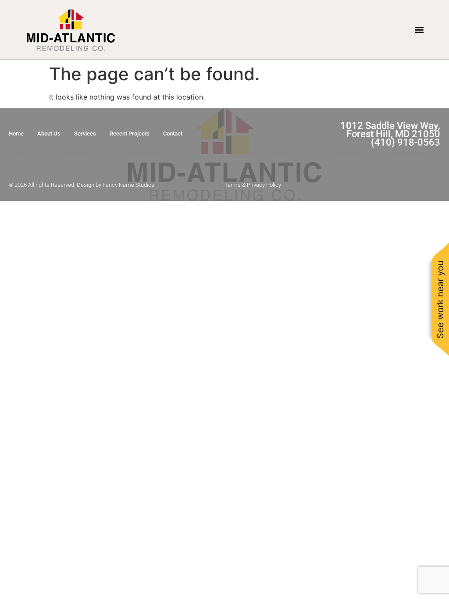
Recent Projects (130, 133)
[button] (419, 29)
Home (16, 133)
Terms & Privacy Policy (252, 185)
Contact (172, 133)
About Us (49, 133)
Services (85, 133)
